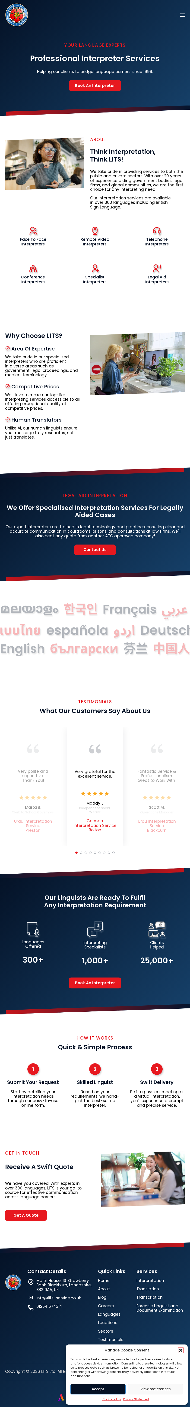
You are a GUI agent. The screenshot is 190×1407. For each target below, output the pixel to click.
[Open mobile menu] (182, 15)
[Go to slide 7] (104, 853)
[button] (180, 1350)
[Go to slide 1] (76, 853)
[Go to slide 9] (113, 853)
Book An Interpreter (95, 85)
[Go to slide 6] (99, 853)
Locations (107, 1323)
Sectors (105, 1331)
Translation (147, 1289)
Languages (109, 1314)
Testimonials (110, 1340)
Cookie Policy (111, 1399)
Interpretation (38, 821)
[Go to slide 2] (81, 853)
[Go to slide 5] (95, 853)
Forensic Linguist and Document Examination (159, 1308)
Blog (102, 1297)
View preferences (155, 1389)
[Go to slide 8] (109, 853)
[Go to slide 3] (86, 853)
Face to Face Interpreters (33, 242)
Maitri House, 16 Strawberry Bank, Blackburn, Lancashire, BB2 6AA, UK (64, 1285)
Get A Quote (25, 1215)
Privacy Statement (136, 1399)
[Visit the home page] (16, 14)
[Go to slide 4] (90, 853)
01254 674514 (49, 1306)
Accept (98, 1389)
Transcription (149, 1297)
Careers (106, 1306)
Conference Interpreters (33, 279)
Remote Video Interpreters (95, 242)
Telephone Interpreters (157, 242)
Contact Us (95, 549)
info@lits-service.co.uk (58, 1298)
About (104, 1289)
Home (104, 1280)
